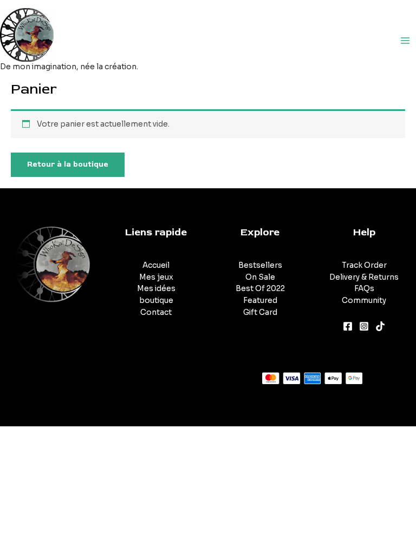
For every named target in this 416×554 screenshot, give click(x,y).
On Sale (260, 277)
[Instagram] (364, 326)
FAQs (364, 288)
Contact (156, 312)
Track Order (364, 265)
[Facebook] (348, 326)
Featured (260, 300)
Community (364, 300)
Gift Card (260, 312)
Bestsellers (260, 265)
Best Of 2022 (260, 288)
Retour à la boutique (67, 164)
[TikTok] (380, 326)
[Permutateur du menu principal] (405, 40)
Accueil (156, 265)
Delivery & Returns (364, 277)
